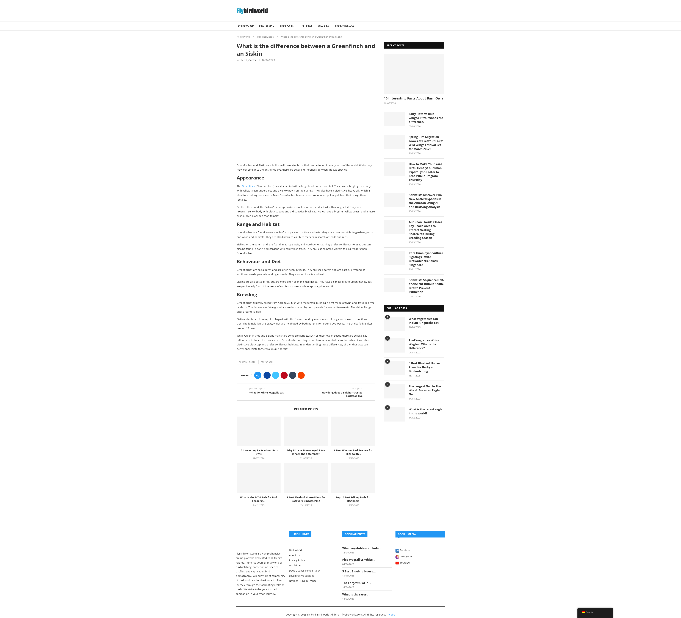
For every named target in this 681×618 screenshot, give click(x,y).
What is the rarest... (356, 594)
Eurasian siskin (247, 362)
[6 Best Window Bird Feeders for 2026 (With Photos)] (353, 431)
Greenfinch (248, 186)
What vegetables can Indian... (363, 548)
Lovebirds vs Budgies (301, 576)
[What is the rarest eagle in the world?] (394, 414)
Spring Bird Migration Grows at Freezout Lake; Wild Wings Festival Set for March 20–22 (426, 143)
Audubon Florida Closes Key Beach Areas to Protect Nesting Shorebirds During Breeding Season (425, 230)
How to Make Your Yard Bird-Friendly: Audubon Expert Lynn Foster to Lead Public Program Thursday (425, 172)
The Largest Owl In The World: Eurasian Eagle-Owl (425, 390)
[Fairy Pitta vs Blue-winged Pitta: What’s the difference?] (306, 431)
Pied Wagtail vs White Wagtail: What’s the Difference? (424, 344)
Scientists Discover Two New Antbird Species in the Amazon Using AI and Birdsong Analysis (425, 201)
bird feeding (266, 25)
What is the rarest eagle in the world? (425, 411)
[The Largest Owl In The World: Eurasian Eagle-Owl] (394, 391)
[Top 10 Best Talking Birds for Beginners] (353, 477)
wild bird (323, 25)
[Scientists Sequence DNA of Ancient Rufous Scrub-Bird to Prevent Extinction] (394, 285)
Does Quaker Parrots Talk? (304, 570)
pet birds (307, 25)
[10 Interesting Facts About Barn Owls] (259, 431)
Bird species (286, 25)
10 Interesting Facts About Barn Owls (258, 452)
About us (294, 555)
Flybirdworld (245, 25)
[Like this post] (258, 375)
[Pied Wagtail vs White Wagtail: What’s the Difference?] (394, 345)
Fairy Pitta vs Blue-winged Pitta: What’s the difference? (305, 452)
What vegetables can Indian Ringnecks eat (424, 321)
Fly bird (391, 614)
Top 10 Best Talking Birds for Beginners (353, 499)
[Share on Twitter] (275, 375)
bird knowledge (344, 25)
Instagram (405, 556)
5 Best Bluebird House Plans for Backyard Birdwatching (306, 499)
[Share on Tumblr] (292, 375)
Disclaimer (295, 565)
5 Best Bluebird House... (359, 571)
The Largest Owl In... (356, 583)
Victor (253, 60)
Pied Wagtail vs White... (358, 560)
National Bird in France (303, 581)
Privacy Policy (297, 560)
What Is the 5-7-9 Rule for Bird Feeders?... (258, 499)
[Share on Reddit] (301, 375)
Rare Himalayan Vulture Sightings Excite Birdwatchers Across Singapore (426, 259)
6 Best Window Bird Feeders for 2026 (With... (353, 452)
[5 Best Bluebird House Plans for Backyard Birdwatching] (306, 477)
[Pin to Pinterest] (284, 375)
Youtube (404, 562)
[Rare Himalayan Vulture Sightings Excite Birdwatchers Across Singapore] (394, 258)
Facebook (405, 550)
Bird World (295, 550)
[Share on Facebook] (267, 375)
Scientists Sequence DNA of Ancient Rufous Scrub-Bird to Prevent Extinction (426, 286)
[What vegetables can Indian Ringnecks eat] (394, 324)
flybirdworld (243, 36)
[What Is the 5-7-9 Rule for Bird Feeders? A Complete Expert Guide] (259, 477)
